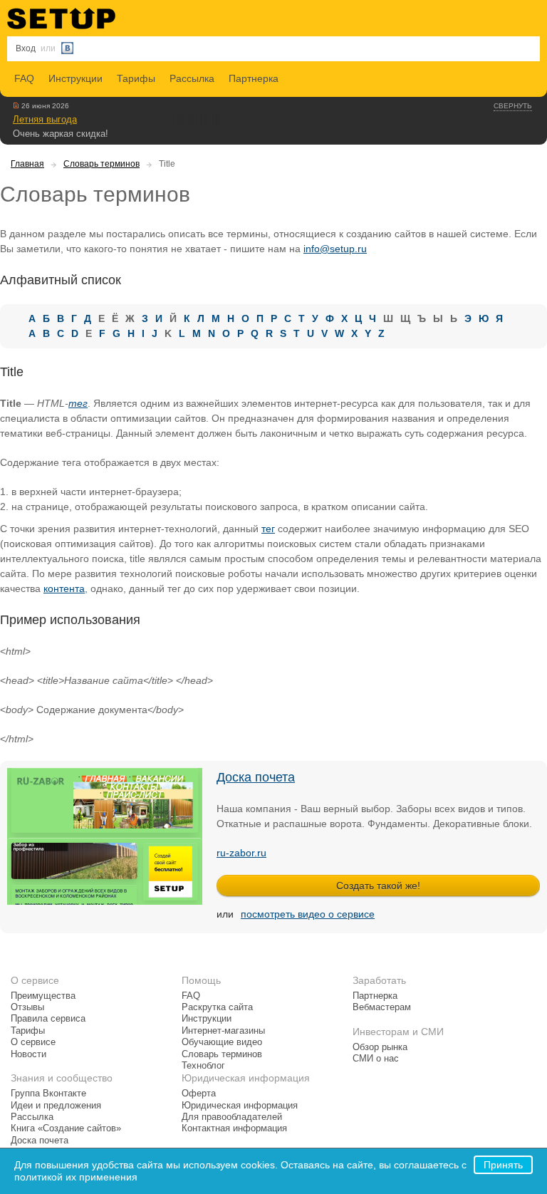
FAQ (24, 78)
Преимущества (43, 996)
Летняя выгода (45, 119)
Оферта (199, 1094)
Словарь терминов (101, 164)
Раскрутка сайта (217, 1007)
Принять (503, 1164)
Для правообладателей (232, 1117)
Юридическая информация (240, 1106)
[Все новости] (16, 105)
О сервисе (33, 1042)
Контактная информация (234, 1128)
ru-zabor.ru (241, 852)
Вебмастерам (382, 1007)
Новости (28, 1054)
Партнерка (253, 78)
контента (64, 588)
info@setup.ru (335, 248)
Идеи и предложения (56, 1106)
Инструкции (75, 78)
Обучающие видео (222, 1042)
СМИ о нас (376, 1059)
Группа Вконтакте (48, 1094)
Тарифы (136, 78)
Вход (26, 48)
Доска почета (256, 777)
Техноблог (203, 1066)
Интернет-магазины (223, 1031)
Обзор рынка (380, 1047)
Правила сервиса (48, 1019)
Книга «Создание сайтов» (66, 1128)
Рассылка (192, 78)
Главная (27, 164)
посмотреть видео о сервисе (308, 914)
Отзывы (27, 1007)
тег (78, 403)
